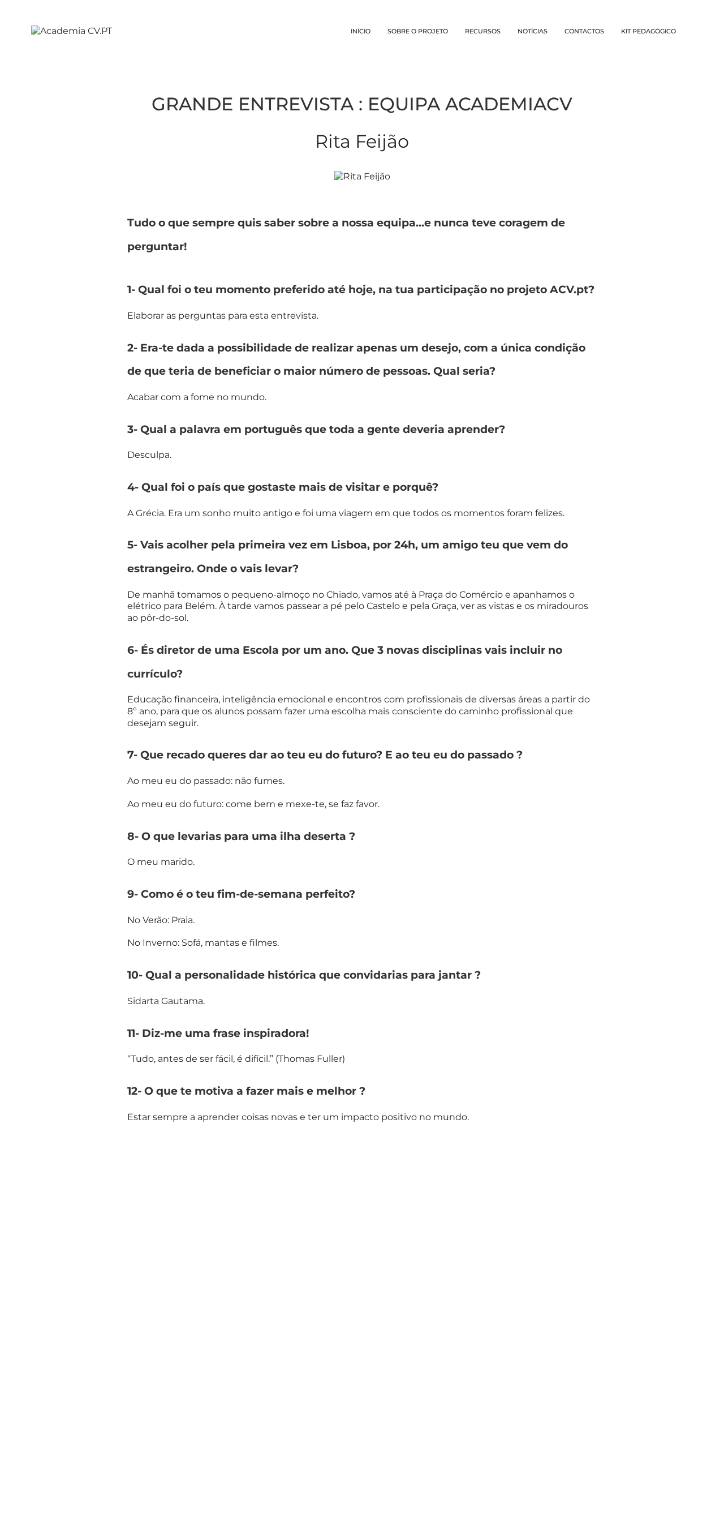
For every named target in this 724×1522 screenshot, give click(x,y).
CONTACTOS (584, 31)
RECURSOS (483, 31)
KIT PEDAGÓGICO (648, 31)
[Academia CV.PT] (71, 31)
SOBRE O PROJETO (417, 31)
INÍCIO (360, 31)
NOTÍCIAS (533, 31)
